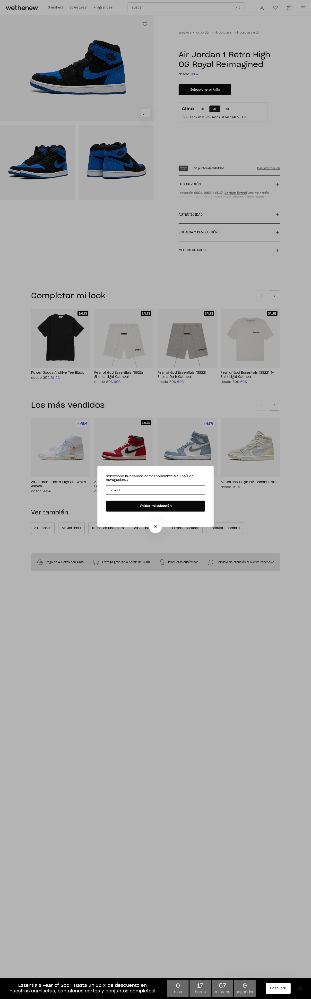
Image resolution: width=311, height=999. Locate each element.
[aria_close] (155, 526)
